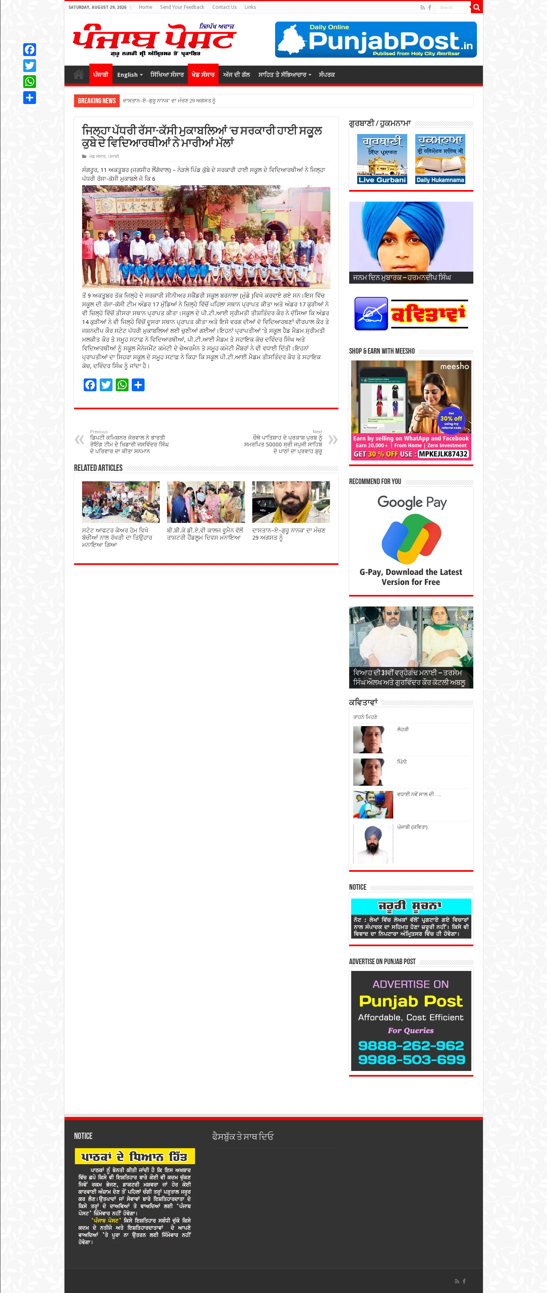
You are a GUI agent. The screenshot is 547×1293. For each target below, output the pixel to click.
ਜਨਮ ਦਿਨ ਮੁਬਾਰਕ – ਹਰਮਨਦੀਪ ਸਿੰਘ (402, 278)
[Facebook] (429, 7)
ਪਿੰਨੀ (402, 762)
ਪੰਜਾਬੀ (101, 74)
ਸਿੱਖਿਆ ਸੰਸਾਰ (167, 74)
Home (145, 7)
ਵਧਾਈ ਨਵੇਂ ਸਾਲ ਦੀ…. (418, 794)
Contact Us (224, 7)
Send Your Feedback (182, 7)
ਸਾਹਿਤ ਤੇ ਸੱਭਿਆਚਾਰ (282, 74)
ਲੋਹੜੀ (403, 730)
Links (250, 7)
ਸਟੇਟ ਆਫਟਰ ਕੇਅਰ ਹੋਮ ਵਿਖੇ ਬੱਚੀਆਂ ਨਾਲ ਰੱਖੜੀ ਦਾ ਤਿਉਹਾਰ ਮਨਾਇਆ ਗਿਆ (117, 537)
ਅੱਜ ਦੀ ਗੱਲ (236, 74)
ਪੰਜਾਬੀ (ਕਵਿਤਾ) (412, 827)
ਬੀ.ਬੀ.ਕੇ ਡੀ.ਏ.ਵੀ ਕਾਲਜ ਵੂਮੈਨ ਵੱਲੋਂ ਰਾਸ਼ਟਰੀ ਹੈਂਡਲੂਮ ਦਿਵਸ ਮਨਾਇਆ (205, 534)
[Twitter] (30, 66)
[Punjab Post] (154, 38)
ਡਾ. (126, 101)
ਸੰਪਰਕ (327, 74)
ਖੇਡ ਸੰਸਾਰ (203, 74)
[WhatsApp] (30, 82)
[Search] (477, 7)
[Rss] (423, 7)
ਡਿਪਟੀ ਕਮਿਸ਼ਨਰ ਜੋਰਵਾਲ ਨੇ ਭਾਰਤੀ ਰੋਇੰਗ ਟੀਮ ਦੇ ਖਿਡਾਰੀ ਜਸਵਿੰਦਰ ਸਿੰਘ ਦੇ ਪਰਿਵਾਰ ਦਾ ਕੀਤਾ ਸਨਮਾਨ (129, 441)
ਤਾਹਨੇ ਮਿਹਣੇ (365, 717)
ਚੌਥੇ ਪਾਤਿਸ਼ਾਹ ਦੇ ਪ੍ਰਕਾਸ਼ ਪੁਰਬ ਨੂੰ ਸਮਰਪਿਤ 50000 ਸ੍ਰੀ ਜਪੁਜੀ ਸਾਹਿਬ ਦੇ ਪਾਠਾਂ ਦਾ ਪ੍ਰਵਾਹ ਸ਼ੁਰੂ (283, 441)
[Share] (30, 98)
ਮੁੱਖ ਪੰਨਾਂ (78, 74)
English (127, 74)
